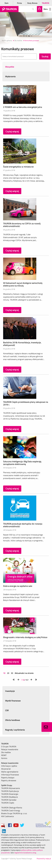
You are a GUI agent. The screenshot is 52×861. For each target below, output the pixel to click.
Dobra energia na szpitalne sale (17, 586)
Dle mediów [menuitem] (6, 752)
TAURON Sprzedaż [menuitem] (8, 799)
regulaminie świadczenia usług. (25, 852)
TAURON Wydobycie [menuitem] (9, 796)
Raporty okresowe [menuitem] (8, 780)
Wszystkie (9, 66)
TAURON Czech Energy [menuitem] (10, 810)
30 (12, 673)
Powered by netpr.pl (44, 858)
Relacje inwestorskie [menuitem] (9, 749)
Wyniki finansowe (13, 700)
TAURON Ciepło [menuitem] (7, 802)
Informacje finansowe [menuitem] (10, 774)
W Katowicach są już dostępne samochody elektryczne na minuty (22, 284)
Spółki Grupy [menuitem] (6, 785)
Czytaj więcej (12, 131)
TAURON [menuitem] (4, 743)
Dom (6, 3)
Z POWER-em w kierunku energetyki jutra (22, 107)
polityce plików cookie (29, 850)
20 (8, 673)
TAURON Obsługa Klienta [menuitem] (11, 807)
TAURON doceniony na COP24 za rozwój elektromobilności (22, 225)
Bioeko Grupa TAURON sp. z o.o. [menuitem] (14, 813)
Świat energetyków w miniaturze (18, 166)
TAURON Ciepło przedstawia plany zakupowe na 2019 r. (25, 403)
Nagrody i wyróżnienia (15, 729)
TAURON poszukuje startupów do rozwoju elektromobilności (22, 525)
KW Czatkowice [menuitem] (7, 816)
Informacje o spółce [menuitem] (9, 765)
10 (4, 673)
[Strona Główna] (9, 9)
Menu (46, 9)
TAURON (45, 3)
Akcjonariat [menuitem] (6, 768)
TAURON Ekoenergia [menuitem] (9, 794)
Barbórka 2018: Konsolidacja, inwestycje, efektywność (22, 344)
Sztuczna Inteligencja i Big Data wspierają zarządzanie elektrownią (22, 463)
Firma (19, 3)
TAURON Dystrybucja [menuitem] (10, 791)
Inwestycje (10, 691)
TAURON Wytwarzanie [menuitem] (10, 788)
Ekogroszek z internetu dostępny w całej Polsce (25, 637)
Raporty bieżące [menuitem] (7, 777)
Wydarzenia (10, 76)
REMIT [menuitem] (4, 755)
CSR (7, 710)
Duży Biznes (32, 3)
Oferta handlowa (12, 720)
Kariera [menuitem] (4, 758)
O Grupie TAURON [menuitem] (8, 746)
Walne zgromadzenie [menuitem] (9, 771)
